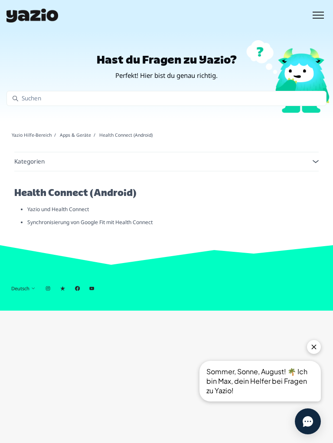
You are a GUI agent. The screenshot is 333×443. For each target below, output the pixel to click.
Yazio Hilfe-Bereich (32, 135)
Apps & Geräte (75, 135)
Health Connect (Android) (126, 135)
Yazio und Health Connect (58, 209)
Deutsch (21, 288)
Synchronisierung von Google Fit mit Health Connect (90, 222)
